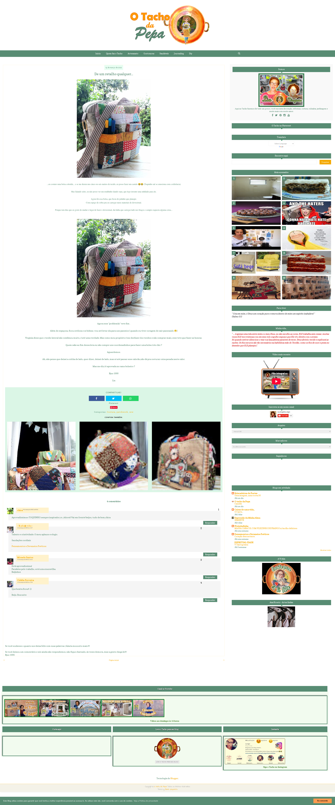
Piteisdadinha (241, 526)
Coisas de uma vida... (244, 509)
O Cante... (238, 512)
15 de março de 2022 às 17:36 (25, 582)
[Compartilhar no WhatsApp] (131, 398)
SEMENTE (239, 520)
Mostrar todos (325, 550)
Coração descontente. (244, 536)
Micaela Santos (25, 557)
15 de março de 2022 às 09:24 (30, 509)
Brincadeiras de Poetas (245, 493)
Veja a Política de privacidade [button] (146, 801)
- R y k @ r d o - (25, 526)
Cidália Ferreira (25, 580)
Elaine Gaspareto (171, 789)
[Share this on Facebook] (97, 398)
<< (4, 660)
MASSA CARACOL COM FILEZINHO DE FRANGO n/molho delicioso (265, 528)
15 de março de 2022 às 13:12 (25, 559)
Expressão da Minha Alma (247, 517)
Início (98, 53)
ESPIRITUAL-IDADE (243, 542)
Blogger (174, 778)
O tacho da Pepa (242, 501)
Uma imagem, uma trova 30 (247, 495)
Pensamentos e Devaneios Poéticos (29, 546)
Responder (210, 523)
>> (224, 660)
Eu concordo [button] (322, 801)
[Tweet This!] (114, 398)
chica (20, 510)
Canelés (238, 503)
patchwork (122, 412)
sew (131, 412)
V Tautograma (241, 544)
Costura (111, 412)
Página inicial (114, 660)
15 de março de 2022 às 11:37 (25, 528)
